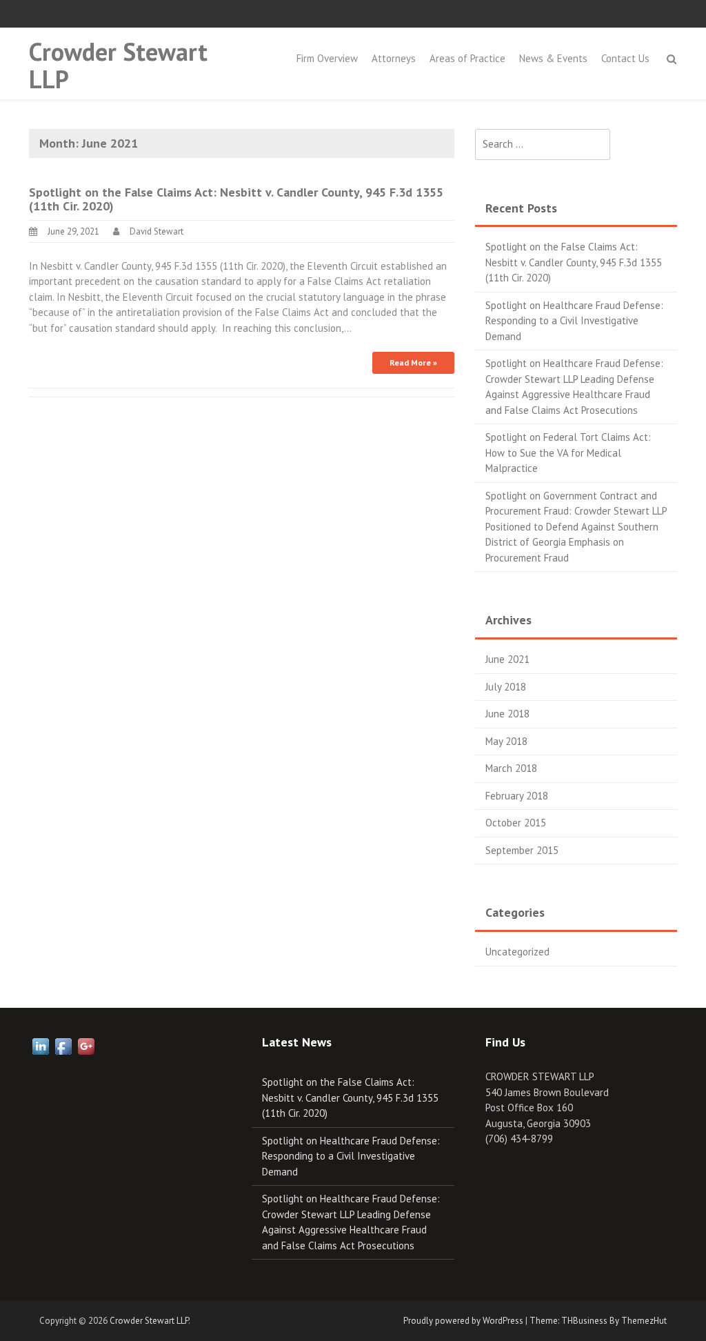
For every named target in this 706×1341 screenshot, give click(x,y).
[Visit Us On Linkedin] (40, 1044)
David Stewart (156, 231)
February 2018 (516, 795)
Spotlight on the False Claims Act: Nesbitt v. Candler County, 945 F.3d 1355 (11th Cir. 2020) (236, 199)
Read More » (413, 362)
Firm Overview (327, 58)
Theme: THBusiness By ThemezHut (598, 1321)
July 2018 (505, 686)
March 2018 (511, 768)
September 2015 (521, 850)
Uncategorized (517, 951)
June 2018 (507, 713)
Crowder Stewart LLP (118, 65)
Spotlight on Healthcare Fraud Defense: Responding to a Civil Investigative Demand (574, 321)
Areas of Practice (467, 58)
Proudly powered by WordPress (463, 1321)
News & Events (553, 58)
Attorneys (394, 58)
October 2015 (515, 822)
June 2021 (507, 659)
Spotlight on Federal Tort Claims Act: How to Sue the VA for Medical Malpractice (568, 452)
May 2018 (506, 741)
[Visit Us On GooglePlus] (85, 1044)
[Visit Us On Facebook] (63, 1044)
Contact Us (625, 58)
